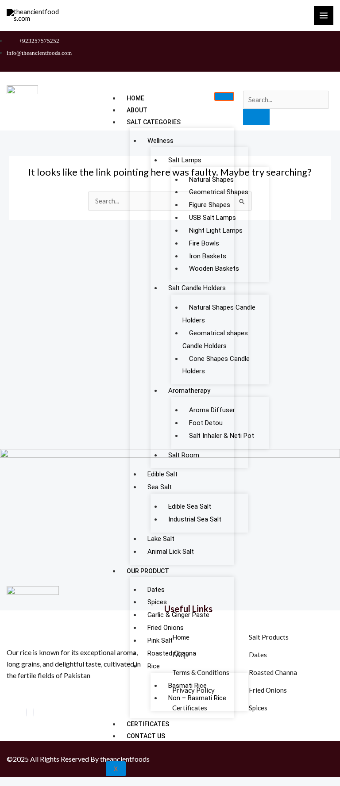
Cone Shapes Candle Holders (216, 365)
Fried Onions (165, 628)
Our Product (148, 571)
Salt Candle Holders (197, 288)
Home (135, 98)
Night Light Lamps (216, 230)
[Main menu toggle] (323, 15)
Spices (157, 602)
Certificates (148, 724)
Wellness (160, 141)
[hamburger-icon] (224, 96)
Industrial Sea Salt (194, 519)
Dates (156, 590)
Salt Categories (154, 122)
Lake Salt (160, 539)
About (137, 110)
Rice (153, 666)
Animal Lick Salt (170, 552)
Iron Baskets (207, 256)
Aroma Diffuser (212, 410)
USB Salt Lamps (212, 218)
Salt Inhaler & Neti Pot (221, 436)
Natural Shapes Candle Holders (218, 313)
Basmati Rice (187, 686)
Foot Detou (206, 423)
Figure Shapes (209, 205)
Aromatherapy (189, 391)
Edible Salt (162, 474)
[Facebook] (26, 712)
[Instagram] (33, 712)
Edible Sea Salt (189, 506)
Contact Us (146, 736)
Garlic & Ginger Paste (178, 615)
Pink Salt (160, 640)
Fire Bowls (204, 243)
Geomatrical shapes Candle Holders (215, 339)
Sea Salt (159, 487)
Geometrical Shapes (218, 192)
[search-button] (256, 117)
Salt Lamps (184, 160)
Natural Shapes (211, 180)
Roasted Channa (171, 653)
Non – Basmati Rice (197, 698)
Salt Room (183, 455)
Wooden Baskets (214, 268)
